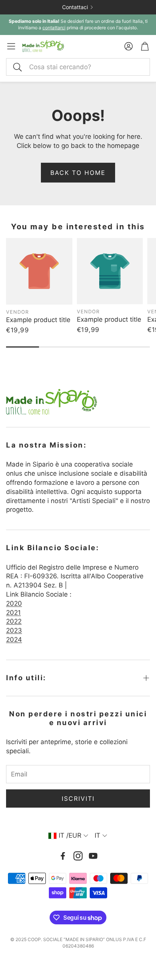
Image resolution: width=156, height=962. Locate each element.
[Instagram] (78, 855)
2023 (14, 630)
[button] (78, 67)
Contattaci (75, 7)
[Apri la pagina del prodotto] (39, 271)
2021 (13, 612)
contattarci (54, 27)
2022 (14, 621)
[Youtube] (93, 855)
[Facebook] (62, 855)
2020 (14, 603)
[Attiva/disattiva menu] (11, 46)
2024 (14, 639)
